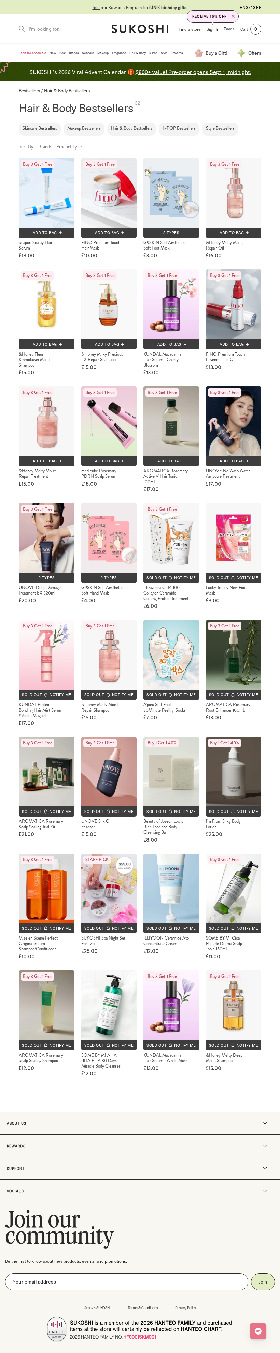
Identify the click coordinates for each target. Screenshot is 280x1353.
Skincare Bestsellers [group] (40, 128)
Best (62, 53)
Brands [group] (45, 146)
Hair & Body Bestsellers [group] (131, 128)
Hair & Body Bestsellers (67, 90)
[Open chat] (258, 1331)
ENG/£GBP (250, 7)
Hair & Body (137, 53)
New (53, 53)
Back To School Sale (32, 53)
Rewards (177, 53)
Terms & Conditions (143, 1307)
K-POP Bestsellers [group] (179, 128)
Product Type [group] (69, 146)
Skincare (88, 53)
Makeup (103, 53)
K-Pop (153, 53)
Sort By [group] (26, 146)
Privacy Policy (185, 1307)
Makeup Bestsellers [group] (84, 128)
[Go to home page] (140, 29)
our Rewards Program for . (139, 7)
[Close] (233, 16)
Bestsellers (29, 90)
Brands (74, 53)
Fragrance (119, 53)
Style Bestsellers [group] (220, 128)
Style (164, 53)
